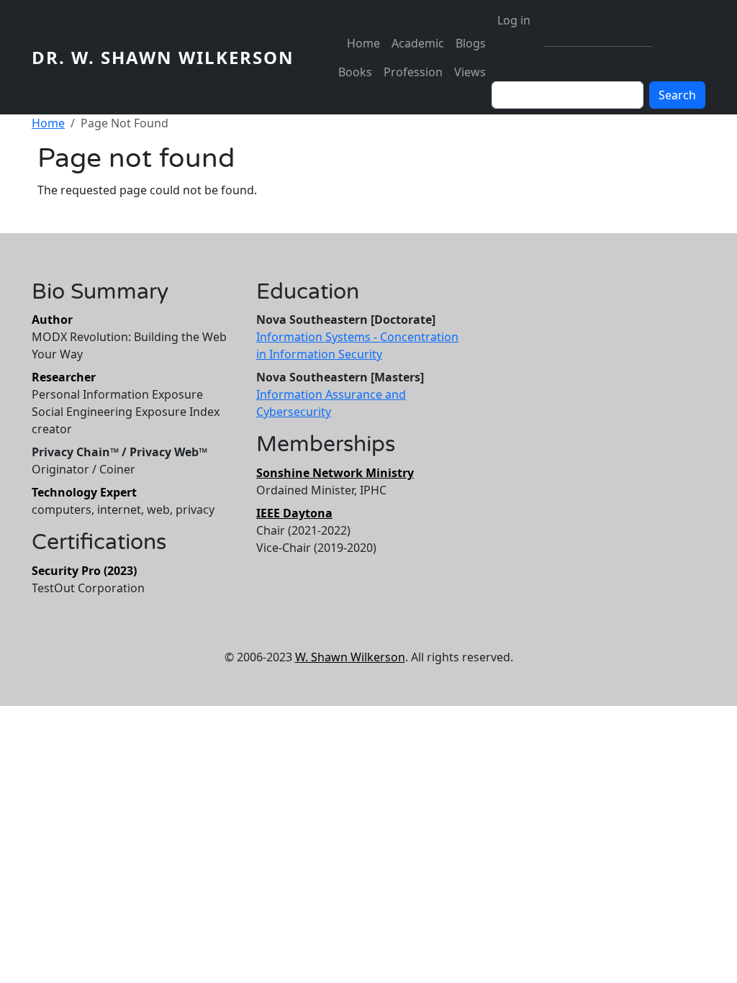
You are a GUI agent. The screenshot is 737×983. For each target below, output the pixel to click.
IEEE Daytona (294, 513)
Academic (418, 43)
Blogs (471, 43)
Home (363, 43)
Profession (413, 72)
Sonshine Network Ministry (335, 473)
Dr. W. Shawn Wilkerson (163, 57)
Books (355, 72)
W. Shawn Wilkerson (350, 657)
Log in (513, 20)
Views (470, 72)
